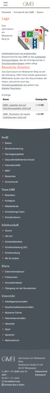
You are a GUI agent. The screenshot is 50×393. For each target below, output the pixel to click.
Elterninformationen (14, 271)
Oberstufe (10, 323)
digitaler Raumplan (11, 88)
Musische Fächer (13, 312)
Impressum (40, 374)
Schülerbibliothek (13, 241)
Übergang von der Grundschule (20, 288)
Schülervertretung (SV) (16, 247)
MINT (7, 170)
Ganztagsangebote (14, 154)
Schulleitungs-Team (14, 211)
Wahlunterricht (12, 340)
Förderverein (11, 277)
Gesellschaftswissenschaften (19, 307)
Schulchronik (11, 181)
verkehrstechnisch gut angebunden (19, 53)
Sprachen (10, 334)
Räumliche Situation (16, 67)
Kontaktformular (12, 381)
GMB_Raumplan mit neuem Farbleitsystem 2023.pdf (16, 115)
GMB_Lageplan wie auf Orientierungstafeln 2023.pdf (17, 106)
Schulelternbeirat (13, 282)
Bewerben (10, 195)
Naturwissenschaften (15, 318)
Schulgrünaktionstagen (13, 63)
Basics (40, 12)
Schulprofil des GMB (24, 12)
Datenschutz (41, 371)
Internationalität (12, 165)
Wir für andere (12, 258)
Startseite (6, 12)
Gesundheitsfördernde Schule (19, 159)
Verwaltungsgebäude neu (14, 84)
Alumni (8, 230)
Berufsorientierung (14, 148)
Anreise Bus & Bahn (14, 384)
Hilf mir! (8, 236)
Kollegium (10, 200)
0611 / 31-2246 (11, 371)
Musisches (10, 176)
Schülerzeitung (12, 252)
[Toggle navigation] (5, 4)
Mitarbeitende (11, 206)
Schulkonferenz (12, 217)
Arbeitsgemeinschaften (16, 301)
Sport (7, 329)
